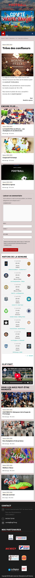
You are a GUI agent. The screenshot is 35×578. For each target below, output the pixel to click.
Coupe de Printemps (10, 157)
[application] (17, 375)
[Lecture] (4, 382)
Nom (4, 223)
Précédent (21, 355)
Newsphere (22, 576)
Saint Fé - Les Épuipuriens (17, 293)
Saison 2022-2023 (7, 44)
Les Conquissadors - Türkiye (17, 281)
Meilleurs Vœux (8, 468)
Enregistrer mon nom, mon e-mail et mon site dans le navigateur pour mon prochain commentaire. (17, 243)
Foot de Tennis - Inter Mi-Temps (17, 328)
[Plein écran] (31, 382)
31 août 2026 (17, 261)
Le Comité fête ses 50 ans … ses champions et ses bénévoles (14, 130)
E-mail (5, 228)
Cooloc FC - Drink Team (17, 305)
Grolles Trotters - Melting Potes (17, 316)
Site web (5, 234)
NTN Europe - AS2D (17, 352)
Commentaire (7, 203)
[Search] (32, 33)
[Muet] (28, 382)
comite (12, 133)
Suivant (31, 355)
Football (17, 5)
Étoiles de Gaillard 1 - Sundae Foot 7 (17, 269)
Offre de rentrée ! (9, 495)
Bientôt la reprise (28, 99)
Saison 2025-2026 (7, 409)
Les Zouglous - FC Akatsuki (17, 340)
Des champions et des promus (13, 441)
